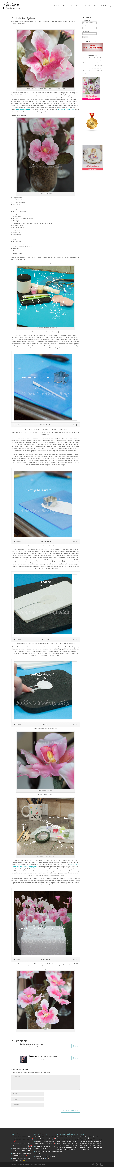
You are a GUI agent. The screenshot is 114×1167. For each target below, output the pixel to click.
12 (89, 65)
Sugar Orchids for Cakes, (23, 110)
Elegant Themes (24, 1164)
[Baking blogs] (92, 131)
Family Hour (58, 21)
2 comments (21, 23)
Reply (75, 1046)
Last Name (85, 31)
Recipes (78, 6)
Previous (18, 425)
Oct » (88, 73)
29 (98, 70)
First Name (85, 26)
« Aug (84, 73)
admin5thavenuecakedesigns (21, 21)
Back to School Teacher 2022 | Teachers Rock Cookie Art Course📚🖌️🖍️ (23, 1139)
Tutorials (87, 6)
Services (71, 6)
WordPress (41, 1164)
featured (65, 21)
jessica (22, 1044)
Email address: (86, 20)
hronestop (38, 1142)
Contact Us (104, 6)
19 (89, 68)
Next (74, 425)
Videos (96, 6)
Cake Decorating (44, 21)
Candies (52, 21)
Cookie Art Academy (60, 6)
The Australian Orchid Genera (65, 110)
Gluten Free (71, 21)
